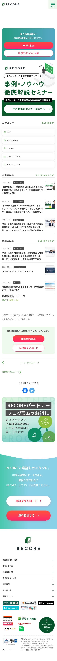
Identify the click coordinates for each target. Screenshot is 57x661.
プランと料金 (8, 566)
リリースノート (13, 164)
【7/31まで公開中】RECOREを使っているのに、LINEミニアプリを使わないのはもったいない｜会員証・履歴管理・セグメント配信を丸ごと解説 (22, 208)
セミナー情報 (13, 140)
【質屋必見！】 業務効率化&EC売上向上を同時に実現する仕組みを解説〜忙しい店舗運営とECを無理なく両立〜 (22, 190)
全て (9, 132)
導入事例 (6, 584)
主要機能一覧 (8, 572)
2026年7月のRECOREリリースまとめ (18, 271)
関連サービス (8, 596)
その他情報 (7, 590)
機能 (4, 300)
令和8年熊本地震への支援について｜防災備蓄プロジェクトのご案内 (23, 288)
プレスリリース (13, 156)
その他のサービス (9, 578)
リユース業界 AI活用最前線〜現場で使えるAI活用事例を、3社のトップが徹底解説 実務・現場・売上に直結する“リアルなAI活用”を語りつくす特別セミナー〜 (22, 227)
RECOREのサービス (10, 560)
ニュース (11, 148)
